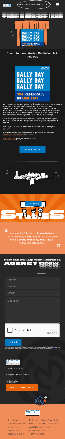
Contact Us (13, 430)
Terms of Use (37, 434)
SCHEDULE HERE (9, 139)
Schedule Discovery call (34, 4)
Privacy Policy (54, 348)
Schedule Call (15, 434)
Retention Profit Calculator (44, 420)
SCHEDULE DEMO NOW (22, 387)
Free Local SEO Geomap (43, 423)
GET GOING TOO (32, 149)
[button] (57, 4)
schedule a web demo (12, 135)
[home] (7, 5)
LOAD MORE (33, 203)
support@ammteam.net (41, 272)
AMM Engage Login (40, 427)
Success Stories (16, 423)
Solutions (12, 420)
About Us (12, 427)
